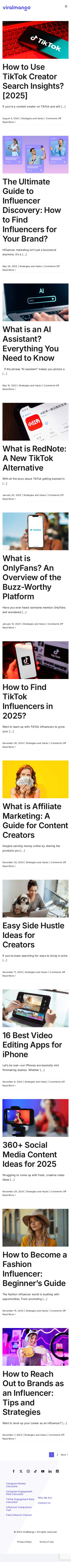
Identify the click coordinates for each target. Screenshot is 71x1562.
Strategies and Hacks (32, 118)
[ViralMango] (16, 5)
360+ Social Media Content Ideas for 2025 (29, 1154)
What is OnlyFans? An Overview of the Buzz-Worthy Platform (31, 577)
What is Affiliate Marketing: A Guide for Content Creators (35, 820)
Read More (8, 122)
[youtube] (43, 1471)
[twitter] (21, 1471)
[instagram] (28, 1471)
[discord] (57, 1471)
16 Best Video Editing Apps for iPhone (32, 1044)
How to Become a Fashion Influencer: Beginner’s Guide (34, 1269)
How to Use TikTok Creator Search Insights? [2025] (33, 81)
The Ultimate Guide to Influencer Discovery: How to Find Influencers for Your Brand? (31, 210)
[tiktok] (35, 1471)
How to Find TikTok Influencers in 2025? (27, 701)
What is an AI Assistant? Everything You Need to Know (30, 343)
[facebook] (14, 1471)
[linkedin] (50, 1471)
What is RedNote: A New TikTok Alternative (34, 458)
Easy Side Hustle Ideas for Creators (33, 935)
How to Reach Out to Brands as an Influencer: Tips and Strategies (33, 1393)
